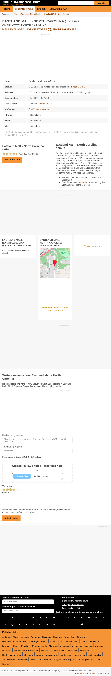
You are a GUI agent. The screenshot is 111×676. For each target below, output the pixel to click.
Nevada (17, 650)
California (46, 637)
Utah (39, 659)
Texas (32, 659)
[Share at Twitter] (100, 20)
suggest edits (87, 132)
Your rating (7, 486)
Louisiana (6, 646)
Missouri (88, 646)
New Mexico (60, 650)
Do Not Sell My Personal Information (77, 670)
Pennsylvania (51, 655)
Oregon (39, 655)
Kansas (84, 641)
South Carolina (94, 655)
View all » (92, 246)
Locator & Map (58, 9)
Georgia (35, 641)
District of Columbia (11, 641)
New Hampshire (30, 650)
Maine (16, 646)
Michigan (53, 646)
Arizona (25, 637)
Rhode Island (79, 655)
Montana (99, 646)
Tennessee (22, 659)
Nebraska (6, 650)
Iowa (76, 641)
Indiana (68, 641)
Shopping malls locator (73, 604)
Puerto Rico (65, 655)
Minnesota (65, 646)
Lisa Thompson (41, 132)
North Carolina (86, 650)
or (37, 467)
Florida (26, 641)
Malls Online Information (86, 673)
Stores (41, 9)
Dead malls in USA (71, 608)
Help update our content (25, 670)
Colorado (57, 637)
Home (7, 9)
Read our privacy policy (49, 670)
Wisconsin (96, 659)
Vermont (48, 659)
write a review (81, 182)
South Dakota (8, 659)
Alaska (16, 637)
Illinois (60, 641)
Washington (68, 659)
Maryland (25, 646)
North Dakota (8, 655)
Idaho (52, 641)
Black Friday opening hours (75, 600)
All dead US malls (78, 86)
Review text (12, 435)
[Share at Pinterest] (106, 20)
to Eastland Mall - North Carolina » (55, 309)
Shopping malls (24, 9)
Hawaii (44, 641)
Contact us (7, 670)
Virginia (57, 659)
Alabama (6, 637)
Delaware (81, 637)
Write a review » (12, 160)
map (87, 93)
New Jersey (46, 650)
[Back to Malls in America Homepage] (29, 3)
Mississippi (77, 646)
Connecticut (69, 637)
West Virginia (82, 659)
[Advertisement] (26, 55)
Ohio (19, 655)
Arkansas (35, 637)
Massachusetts (39, 646)
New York (72, 650)
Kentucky (94, 641)
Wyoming (6, 664)
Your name (12, 446)
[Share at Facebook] (94, 20)
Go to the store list (41, 109)
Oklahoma (28, 655)
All (82, 624)
